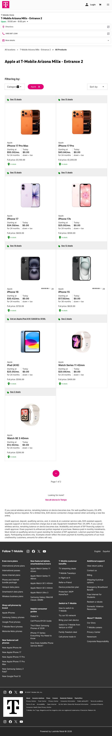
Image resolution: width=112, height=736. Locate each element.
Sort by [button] (97, 86)
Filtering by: (12, 79)
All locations (10, 49)
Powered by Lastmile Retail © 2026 (56, 731)
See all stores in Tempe (56, 500)
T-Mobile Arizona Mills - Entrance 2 (35, 49)
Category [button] (12, 86)
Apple (33, 87)
